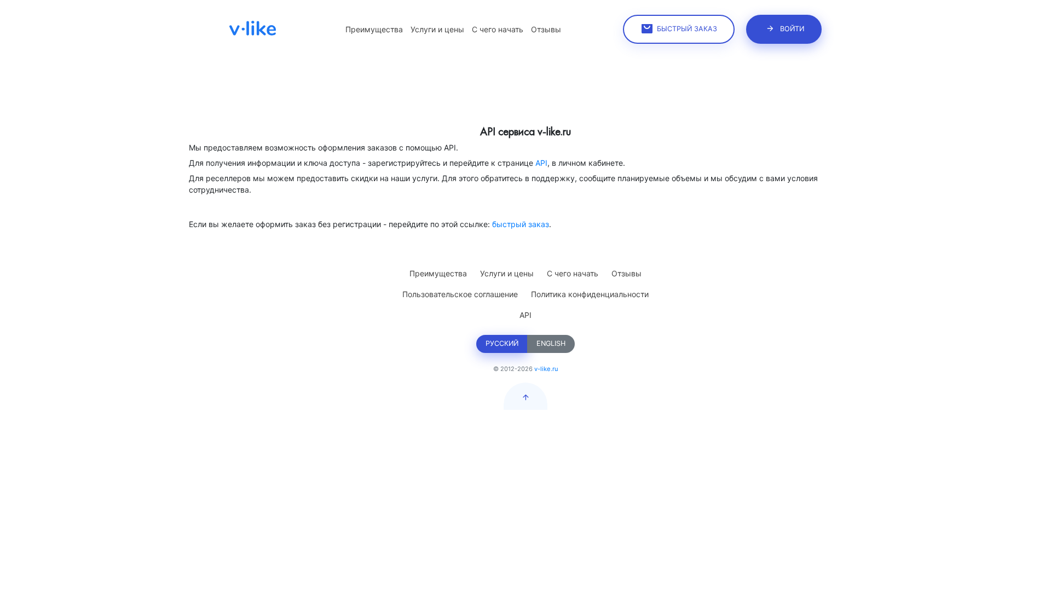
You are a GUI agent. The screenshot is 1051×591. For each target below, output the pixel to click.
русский (502, 343)
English (550, 343)
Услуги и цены (437, 29)
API (541, 162)
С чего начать (497, 29)
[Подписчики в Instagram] (252, 28)
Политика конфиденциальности (590, 294)
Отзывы (546, 29)
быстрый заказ (520, 224)
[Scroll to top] (525, 396)
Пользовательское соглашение (460, 294)
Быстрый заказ (687, 29)
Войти (792, 29)
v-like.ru (546, 369)
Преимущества (374, 29)
